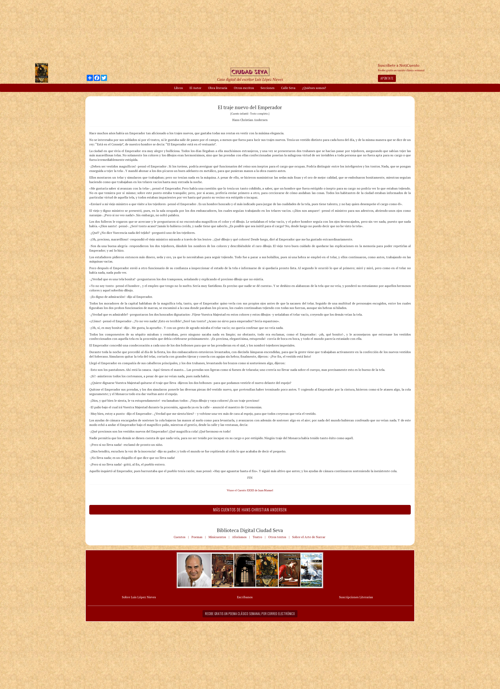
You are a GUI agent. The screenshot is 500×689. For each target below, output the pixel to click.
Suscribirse (230, 374)
